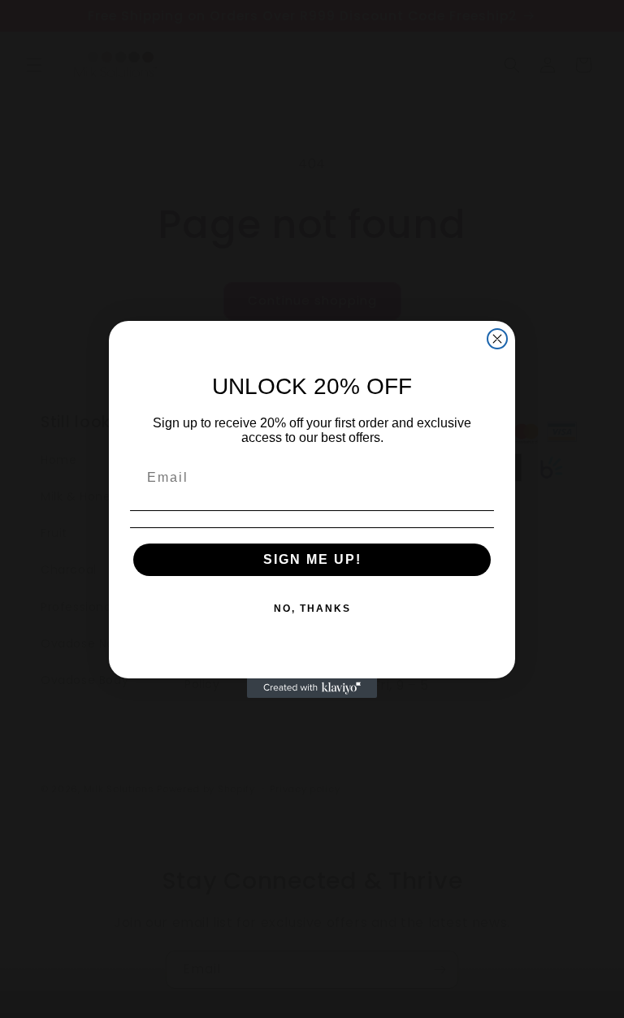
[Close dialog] (497, 339)
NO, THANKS (312, 608)
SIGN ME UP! (312, 559)
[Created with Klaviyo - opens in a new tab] (312, 688)
